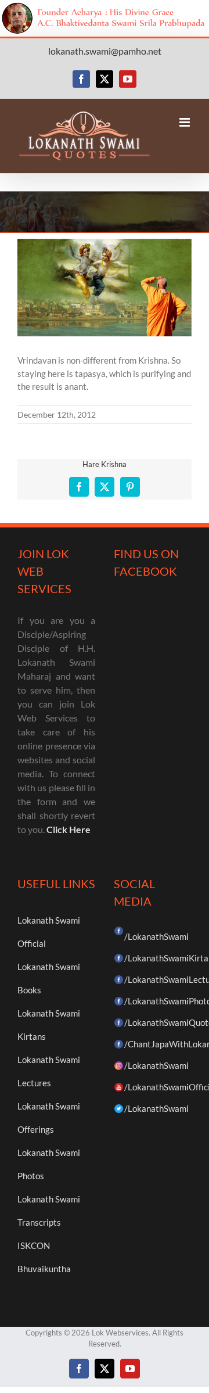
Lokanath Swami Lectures (48, 1071)
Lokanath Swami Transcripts (48, 1210)
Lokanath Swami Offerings (48, 1117)
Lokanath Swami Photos (48, 1164)
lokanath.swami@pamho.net (104, 50)
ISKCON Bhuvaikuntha (44, 1257)
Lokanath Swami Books (48, 978)
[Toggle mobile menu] (185, 122)
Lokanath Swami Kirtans (48, 1025)
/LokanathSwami (156, 936)
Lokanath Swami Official (48, 932)
